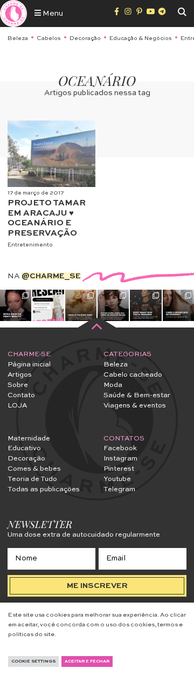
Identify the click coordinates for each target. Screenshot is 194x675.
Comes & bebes (34, 468)
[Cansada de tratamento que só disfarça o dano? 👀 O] (80, 305)
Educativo (24, 448)
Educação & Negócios (140, 38)
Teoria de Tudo (32, 479)
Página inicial (29, 364)
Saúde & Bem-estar (136, 395)
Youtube (117, 479)
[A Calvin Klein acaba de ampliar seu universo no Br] (113, 305)
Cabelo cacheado (132, 374)
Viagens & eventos (134, 405)
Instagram (120, 458)
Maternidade (29, 438)
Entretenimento (30, 245)
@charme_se (51, 276)
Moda (112, 385)
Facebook (120, 448)
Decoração (85, 38)
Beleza (18, 38)
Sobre (18, 385)
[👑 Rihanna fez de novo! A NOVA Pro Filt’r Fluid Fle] (15, 305)
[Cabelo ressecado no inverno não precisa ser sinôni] (178, 305)
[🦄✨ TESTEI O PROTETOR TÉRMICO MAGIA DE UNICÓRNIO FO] (48, 305)
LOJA (17, 405)
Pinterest (118, 468)
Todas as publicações (44, 489)
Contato (21, 395)
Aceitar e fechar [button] (87, 661)
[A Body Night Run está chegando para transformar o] (145, 305)
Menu (52, 13)
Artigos (20, 374)
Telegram (119, 489)
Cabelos (49, 38)
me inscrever (97, 586)
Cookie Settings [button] (33, 661)
